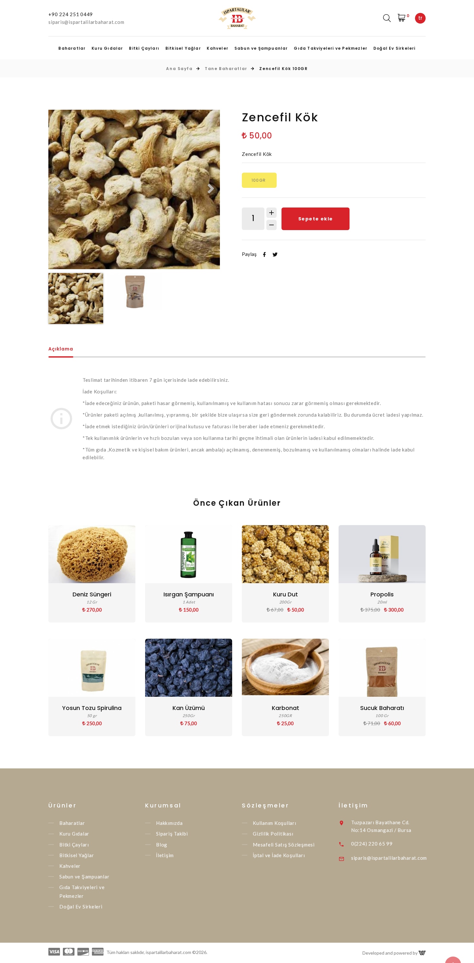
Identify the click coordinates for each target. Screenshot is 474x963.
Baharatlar (71, 48)
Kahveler (217, 48)
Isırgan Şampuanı (188, 594)
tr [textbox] (420, 18)
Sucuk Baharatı (382, 708)
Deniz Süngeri (92, 594)
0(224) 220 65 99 (372, 843)
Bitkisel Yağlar (183, 48)
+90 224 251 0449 (70, 14)
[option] (134, 189)
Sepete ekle (315, 219)
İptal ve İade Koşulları (279, 855)
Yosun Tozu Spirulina (92, 708)
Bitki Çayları (144, 48)
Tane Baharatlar (226, 68)
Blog (161, 844)
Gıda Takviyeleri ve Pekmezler (330, 48)
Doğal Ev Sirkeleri (394, 48)
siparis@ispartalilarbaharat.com (86, 22)
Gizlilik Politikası (273, 834)
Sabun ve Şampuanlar (261, 48)
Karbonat (285, 708)
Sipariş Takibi (172, 834)
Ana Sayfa (179, 68)
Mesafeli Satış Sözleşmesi (284, 844)
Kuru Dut (285, 594)
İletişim (165, 855)
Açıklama (60, 349)
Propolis (382, 594)
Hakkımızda (169, 823)
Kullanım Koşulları (274, 823)
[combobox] (420, 18)
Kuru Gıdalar (107, 48)
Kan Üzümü (189, 708)
